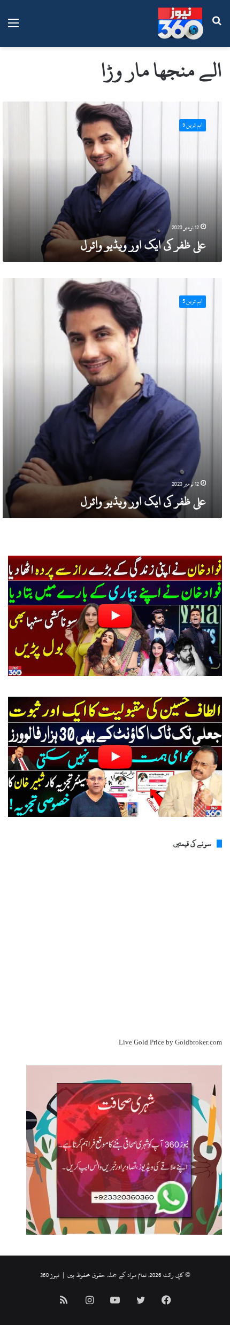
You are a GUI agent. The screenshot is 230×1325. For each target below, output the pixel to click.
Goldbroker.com (198, 1042)
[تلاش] (216, 27)
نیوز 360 (49, 1275)
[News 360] (180, 23)
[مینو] (13, 27)
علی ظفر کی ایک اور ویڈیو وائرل (143, 244)
